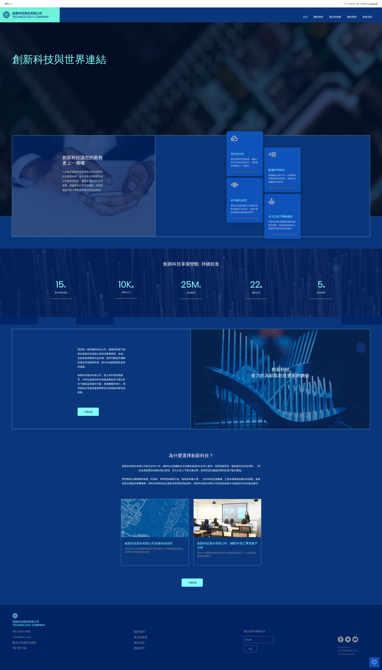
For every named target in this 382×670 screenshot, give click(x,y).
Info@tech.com (21, 637)
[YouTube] (355, 639)
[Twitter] (348, 639)
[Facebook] (341, 639)
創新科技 (17, 621)
